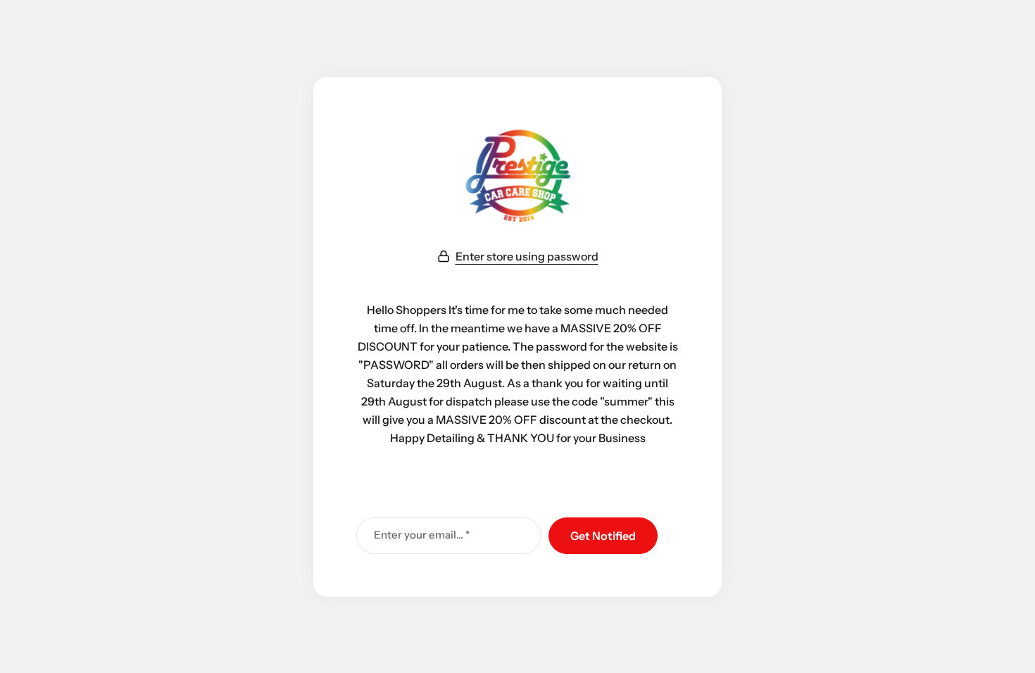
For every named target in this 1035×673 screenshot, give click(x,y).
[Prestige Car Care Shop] (517, 177)
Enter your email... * (422, 534)
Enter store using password (527, 256)
